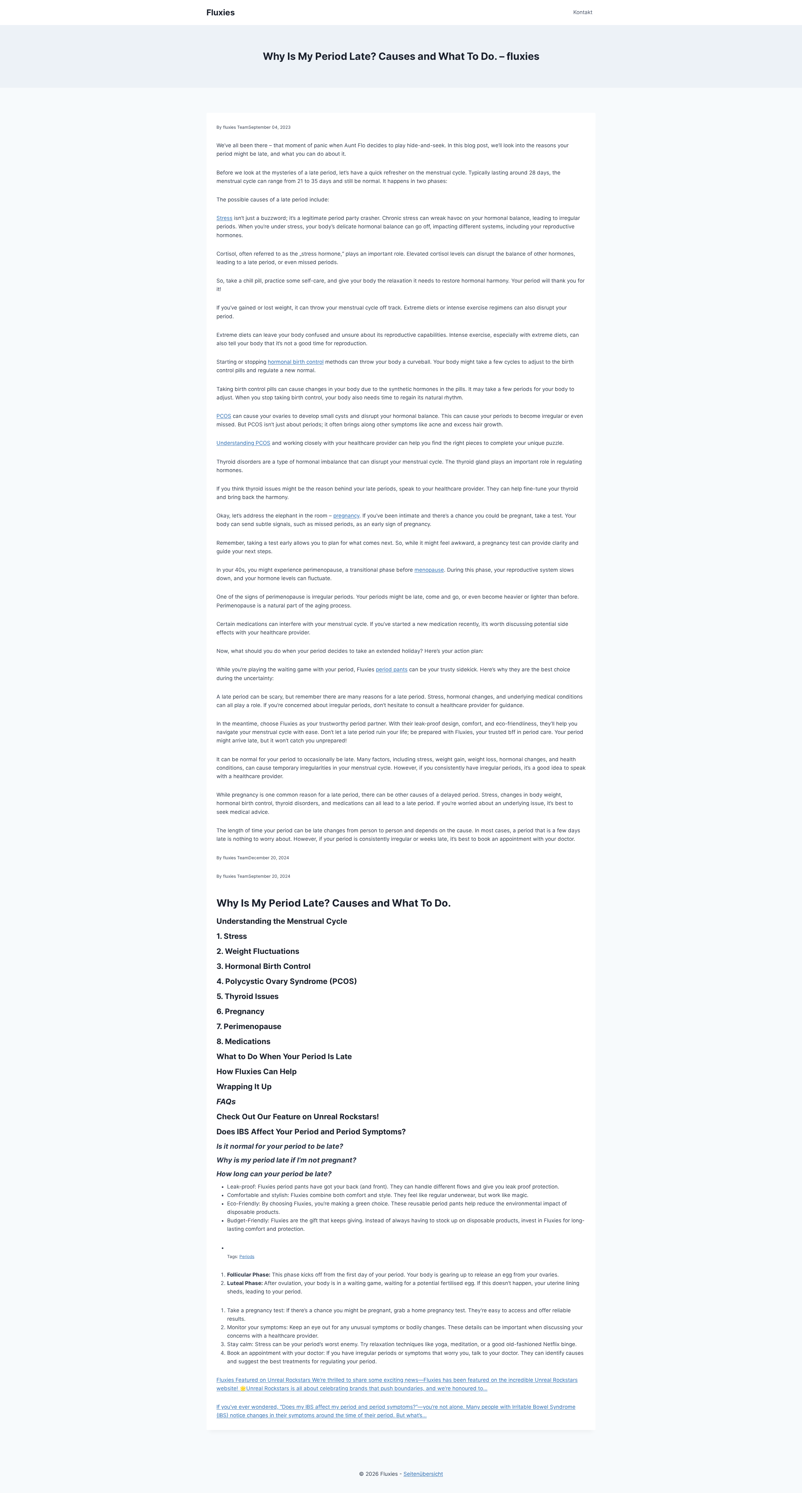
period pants (392, 669)
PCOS (223, 416)
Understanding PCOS (243, 443)
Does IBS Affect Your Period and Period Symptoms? (311, 1131)
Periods (246, 1256)
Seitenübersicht (423, 1474)
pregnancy (346, 515)
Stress (224, 218)
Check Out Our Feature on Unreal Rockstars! (297, 1116)
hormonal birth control (296, 362)
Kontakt (582, 12)
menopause (429, 570)
